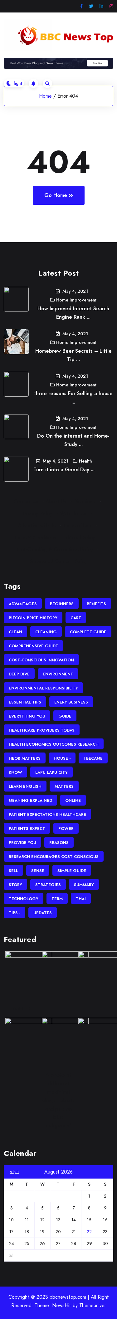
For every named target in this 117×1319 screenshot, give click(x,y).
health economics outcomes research (54, 744)
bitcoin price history (33, 618)
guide (64, 716)
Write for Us (73, 513)
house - (62, 758)
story (15, 885)
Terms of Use (77, 525)
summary (84, 885)
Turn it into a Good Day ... (64, 469)
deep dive (19, 674)
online (73, 800)
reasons (59, 843)
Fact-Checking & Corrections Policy (55, 549)
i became (93, 758)
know (15, 772)
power (66, 828)
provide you (22, 843)
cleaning (46, 632)
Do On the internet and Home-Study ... (73, 440)
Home (45, 96)
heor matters (25, 758)
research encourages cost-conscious (54, 857)
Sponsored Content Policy (58, 561)
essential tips (25, 702)
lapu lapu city (51, 772)
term (57, 899)
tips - (14, 913)
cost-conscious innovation (41, 660)
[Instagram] (111, 6)
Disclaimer (84, 501)
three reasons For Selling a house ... (73, 397)
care (76, 618)
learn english (25, 786)
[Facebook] (81, 6)
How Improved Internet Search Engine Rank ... (73, 313)
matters (64, 786)
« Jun (14, 1171)
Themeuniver (92, 1305)
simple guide (71, 871)
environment (58, 674)
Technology (23, 899)
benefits (96, 604)
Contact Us (26, 501)
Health (85, 461)
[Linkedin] (101, 6)
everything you (27, 716)
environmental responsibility (43, 688)
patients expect (27, 828)
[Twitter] (91, 6)
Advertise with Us (37, 525)
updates (42, 913)
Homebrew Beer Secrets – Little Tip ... (73, 355)
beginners (62, 604)
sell (13, 871)
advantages (23, 604)
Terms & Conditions (35, 537)
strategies (48, 885)
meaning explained (30, 800)
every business (71, 702)
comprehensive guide (33, 646)
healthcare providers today (42, 730)
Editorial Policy (79, 537)
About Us (56, 501)
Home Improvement (76, 300)
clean (15, 632)
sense (37, 871)
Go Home (55, 195)
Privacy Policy (37, 513)
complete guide (88, 632)
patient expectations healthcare (47, 814)
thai (81, 899)
